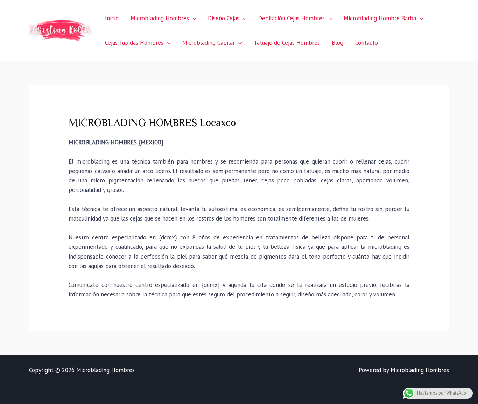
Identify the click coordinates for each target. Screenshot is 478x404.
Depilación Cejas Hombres (291, 18)
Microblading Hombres (160, 18)
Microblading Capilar (208, 42)
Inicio (112, 18)
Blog (337, 42)
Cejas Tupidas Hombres (134, 42)
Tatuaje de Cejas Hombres (287, 42)
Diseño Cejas (223, 18)
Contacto (366, 42)
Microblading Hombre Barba (380, 18)
